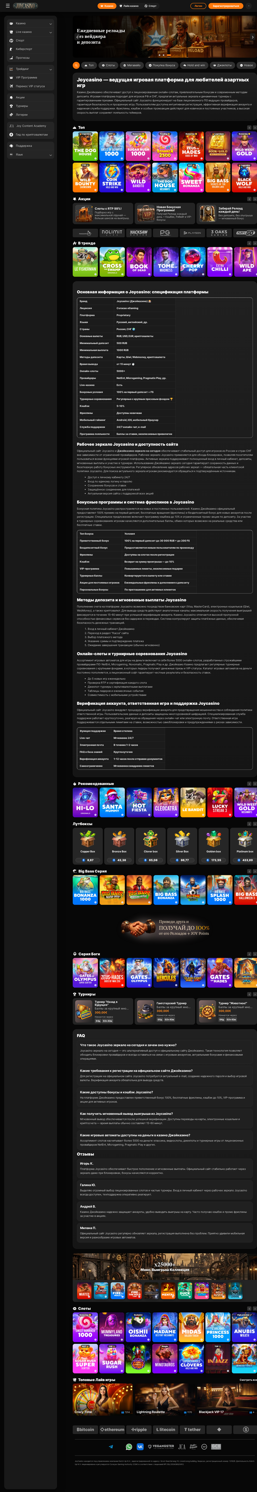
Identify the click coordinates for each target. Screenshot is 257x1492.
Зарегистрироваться (226, 5)
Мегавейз (133, 65)
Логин (198, 5)
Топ (91, 65)
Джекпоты (224, 65)
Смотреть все (248, 1379)
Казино (109, 5)
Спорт (152, 5)
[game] (138, 177)
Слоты (110, 65)
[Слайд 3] (170, 55)
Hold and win (196, 65)
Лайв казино (131, 5)
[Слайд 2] (166, 55)
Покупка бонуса (164, 65)
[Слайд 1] (161, 55)
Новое (248, 65)
